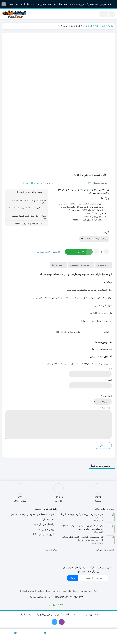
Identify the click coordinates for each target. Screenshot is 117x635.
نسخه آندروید (57, 604)
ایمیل (108, 380)
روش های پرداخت (45, 529)
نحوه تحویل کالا (46, 519)
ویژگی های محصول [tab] (80, 265)
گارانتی (105, 232)
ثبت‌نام (72, 578)
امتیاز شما (106, 396)
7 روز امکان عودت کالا (43, 534)
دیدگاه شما (106, 408)
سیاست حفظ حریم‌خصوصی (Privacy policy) (32, 514)
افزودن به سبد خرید (76, 252)
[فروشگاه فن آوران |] (14, 14)
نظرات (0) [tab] (57, 265)
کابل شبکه (89, 26)
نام (109, 368)
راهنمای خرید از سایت (43, 524)
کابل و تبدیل (101, 26)
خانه (111, 26)
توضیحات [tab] (102, 265)
